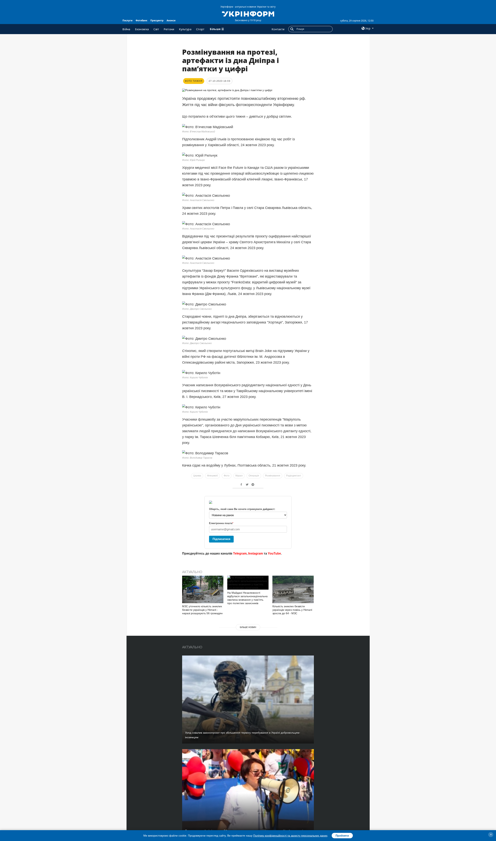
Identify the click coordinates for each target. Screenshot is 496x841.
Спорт (200, 29)
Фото (226, 475)
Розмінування (272, 475)
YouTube (274, 553)
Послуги (127, 20)
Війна (126, 29)
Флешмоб (212, 475)
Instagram (255, 553)
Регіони (169, 29)
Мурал (239, 475)
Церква (197, 475)
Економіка (142, 29)
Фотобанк (141, 20)
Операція (254, 475)
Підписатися (221, 539)
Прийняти (342, 835)
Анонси (171, 20)
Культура (185, 29)
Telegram (240, 553)
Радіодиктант (293, 475)
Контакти (278, 29)
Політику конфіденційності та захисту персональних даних (290, 835)
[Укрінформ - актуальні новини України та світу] (248, 13)
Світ (156, 29)
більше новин (248, 627)
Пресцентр (157, 20)
